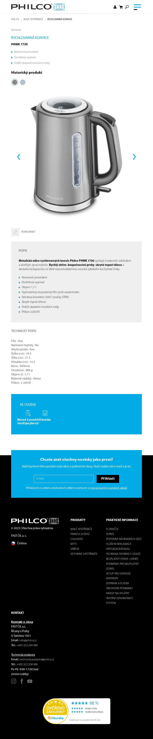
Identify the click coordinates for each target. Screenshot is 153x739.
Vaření (75, 549)
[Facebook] (21, 682)
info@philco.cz (27, 640)
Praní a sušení (80, 534)
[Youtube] (29, 682)
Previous (18, 156)
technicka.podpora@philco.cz (37, 659)
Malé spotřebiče (33, 19)
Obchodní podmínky (119, 588)
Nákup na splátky (117, 593)
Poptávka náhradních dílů (123, 539)
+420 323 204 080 (27, 645)
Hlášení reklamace (118, 544)
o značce (112, 529)
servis (110, 534)
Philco (15, 19)
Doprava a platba (117, 583)
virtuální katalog (118, 549)
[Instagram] (13, 682)
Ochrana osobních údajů (123, 554)
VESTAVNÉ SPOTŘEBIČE (84, 554)
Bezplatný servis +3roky (122, 559)
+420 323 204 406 (27, 664)
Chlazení (77, 539)
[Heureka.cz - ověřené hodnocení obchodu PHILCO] (76, 711)
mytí (73, 544)
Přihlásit (108, 478)
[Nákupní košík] (121, 6)
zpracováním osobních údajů (109, 488)
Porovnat (28, 232)
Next (134, 156)
